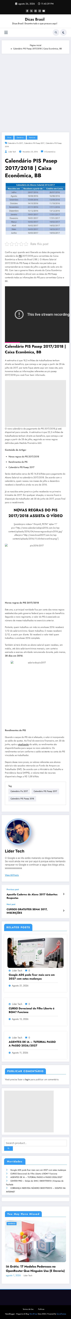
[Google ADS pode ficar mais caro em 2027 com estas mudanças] (35, 952)
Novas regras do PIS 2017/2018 (24, 456)
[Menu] (6, 32)
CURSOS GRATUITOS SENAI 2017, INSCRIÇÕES (27, 911)
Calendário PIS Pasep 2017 (34, 143)
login (27, 1079)
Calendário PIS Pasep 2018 (22, 798)
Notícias (32, 137)
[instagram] (39, 10)
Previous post (13, 889)
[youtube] (43, 10)
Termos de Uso (28, 1302)
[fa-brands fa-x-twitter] (31, 10)
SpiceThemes (61, 1307)
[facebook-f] (27, 10)
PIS (20, 256)
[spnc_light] (63, 32)
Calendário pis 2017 (15, 143)
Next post (11, 904)
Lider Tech (12, 151)
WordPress (33, 1307)
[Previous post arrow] (63, 894)
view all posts (12, 875)
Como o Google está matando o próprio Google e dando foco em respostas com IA (36, 1261)
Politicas (41, 1302)
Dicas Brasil (35, 19)
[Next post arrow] (63, 911)
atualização (23, 744)
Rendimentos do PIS (18, 462)
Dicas (9, 137)
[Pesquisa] (56, 32)
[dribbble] (35, 10)
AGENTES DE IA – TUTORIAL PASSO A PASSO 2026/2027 (36, 1177)
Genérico (20, 137)
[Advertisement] (35, 91)
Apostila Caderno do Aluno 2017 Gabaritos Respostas (32, 896)
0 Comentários (49, 151)
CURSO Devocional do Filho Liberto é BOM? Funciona (33, 1173)
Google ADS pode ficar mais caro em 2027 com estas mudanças (38, 1170)
